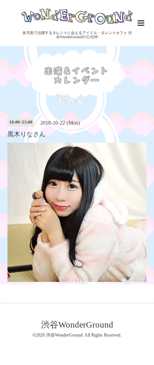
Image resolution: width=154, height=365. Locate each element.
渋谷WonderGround (77, 324)
